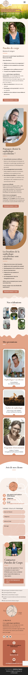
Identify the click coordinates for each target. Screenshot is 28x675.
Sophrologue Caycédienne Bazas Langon (12, 590)
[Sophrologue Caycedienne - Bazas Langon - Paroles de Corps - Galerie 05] (21, 312)
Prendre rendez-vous (11, 100)
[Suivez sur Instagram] (7, 636)
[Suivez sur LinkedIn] (10, 636)
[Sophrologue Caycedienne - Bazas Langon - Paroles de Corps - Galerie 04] (14, 316)
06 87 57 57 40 (14, 655)
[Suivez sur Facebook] (4, 636)
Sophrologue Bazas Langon (9, 592)
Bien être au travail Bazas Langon (10, 594)
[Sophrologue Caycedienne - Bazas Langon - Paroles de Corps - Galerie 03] (14, 309)
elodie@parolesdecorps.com (15, 503)
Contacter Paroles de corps (13, 581)
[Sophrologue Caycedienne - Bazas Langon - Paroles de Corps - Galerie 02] (6, 324)
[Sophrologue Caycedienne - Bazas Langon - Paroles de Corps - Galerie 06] (21, 324)
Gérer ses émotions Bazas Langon (11, 600)
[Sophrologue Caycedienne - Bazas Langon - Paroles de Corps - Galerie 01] (6, 313)
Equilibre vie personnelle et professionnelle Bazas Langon (14, 597)
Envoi (22, 537)
